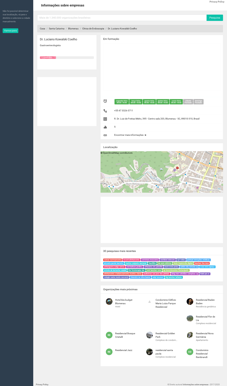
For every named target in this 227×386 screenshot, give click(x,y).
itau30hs (152, 263)
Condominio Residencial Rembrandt (202, 353)
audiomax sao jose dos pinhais (156, 274)
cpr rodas (181, 260)
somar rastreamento (112, 260)
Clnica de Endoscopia (93, 28)
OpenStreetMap (111, 153)
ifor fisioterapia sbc (136, 270)
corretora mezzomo (150, 260)
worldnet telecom (167, 260)
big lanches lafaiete (174, 277)
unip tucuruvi (158, 277)
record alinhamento (131, 260)
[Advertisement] (67, 100)
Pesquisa (214, 17)
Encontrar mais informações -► (130, 135)
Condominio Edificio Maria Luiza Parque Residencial (166, 303)
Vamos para (10, 30)
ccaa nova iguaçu (207, 267)
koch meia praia (171, 267)
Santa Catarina (56, 28)
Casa (42, 28)
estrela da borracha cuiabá (115, 270)
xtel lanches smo (154, 270)
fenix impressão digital (183, 263)
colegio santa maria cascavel (116, 277)
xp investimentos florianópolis (176, 270)
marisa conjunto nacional (135, 263)
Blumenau (73, 28)
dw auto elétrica (164, 263)
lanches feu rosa (202, 263)
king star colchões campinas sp (185, 274)
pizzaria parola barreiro (113, 263)
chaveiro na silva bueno (140, 277)
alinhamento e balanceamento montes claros (123, 274)
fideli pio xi (204, 274)
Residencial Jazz (123, 350)
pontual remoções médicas (198, 260)
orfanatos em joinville (153, 267)
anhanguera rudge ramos (114, 267)
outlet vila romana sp (189, 267)
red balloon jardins (134, 267)
